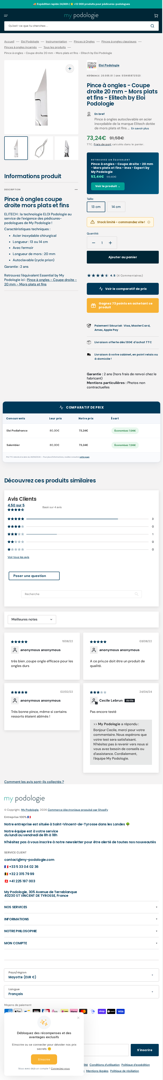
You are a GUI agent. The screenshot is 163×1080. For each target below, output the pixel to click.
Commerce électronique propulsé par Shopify (78, 810)
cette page (84, 457)
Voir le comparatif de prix (121, 289)
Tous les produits (55, 47)
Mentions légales (94, 1075)
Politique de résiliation (121, 1075)
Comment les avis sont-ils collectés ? (34, 782)
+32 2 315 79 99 (21, 877)
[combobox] (78, 26)
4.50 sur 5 (16, 505)
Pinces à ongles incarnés (20, 47)
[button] (6, 15)
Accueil (9, 41)
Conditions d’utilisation (101, 1068)
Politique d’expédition (132, 1068)
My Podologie (30, 810)
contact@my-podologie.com (29, 863)
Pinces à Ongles (84, 41)
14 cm (115, 208)
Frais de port (99, 144)
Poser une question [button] (29, 576)
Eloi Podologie (30, 41)
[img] (19, 641)
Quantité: (90, 233)
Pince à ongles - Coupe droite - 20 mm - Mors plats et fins (39, 278)
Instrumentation (56, 41)
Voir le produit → (104, 186)
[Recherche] (146, 26)
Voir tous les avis (18, 557)
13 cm (95, 208)
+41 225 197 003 (22, 884)
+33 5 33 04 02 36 (23, 870)
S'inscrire (138, 1054)
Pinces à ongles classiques (118, 41)
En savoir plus (137, 128)
